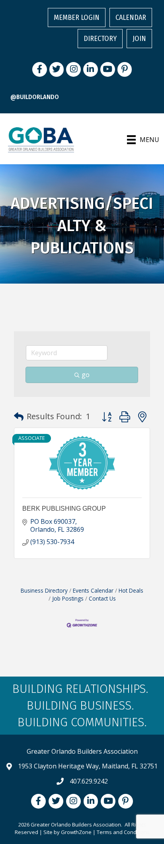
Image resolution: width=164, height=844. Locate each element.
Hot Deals (131, 590)
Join (139, 38)
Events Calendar (93, 590)
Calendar (130, 17)
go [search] (86, 374)
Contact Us (102, 598)
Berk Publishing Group (64, 508)
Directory (100, 38)
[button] (18, 416)
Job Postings (68, 598)
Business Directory (44, 590)
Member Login (77, 17)
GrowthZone (76, 832)
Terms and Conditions (123, 832)
